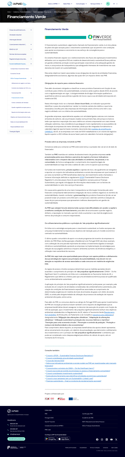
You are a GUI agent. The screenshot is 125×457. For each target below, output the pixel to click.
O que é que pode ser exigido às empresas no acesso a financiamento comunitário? (78, 371)
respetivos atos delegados (103, 315)
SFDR (82, 177)
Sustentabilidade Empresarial (42, 12)
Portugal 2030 (49, 418)
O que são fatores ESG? (55, 361)
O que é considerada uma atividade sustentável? (65, 358)
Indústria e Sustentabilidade (22, 12)
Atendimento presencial (16, 439)
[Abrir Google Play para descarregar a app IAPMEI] (51, 439)
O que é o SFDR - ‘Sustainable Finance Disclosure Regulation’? (69, 355)
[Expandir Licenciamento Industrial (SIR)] (31, 44)
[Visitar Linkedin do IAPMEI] (106, 439)
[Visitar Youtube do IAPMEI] (111, 439)
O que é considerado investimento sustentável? (64, 373)
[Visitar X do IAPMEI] (116, 439)
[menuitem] (54, 4)
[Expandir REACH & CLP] (31, 49)
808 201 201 (14, 424)
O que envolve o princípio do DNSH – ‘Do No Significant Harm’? (70, 368)
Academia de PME (87, 418)
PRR (46, 414)
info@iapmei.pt (15, 434)
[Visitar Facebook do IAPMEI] (97, 439)
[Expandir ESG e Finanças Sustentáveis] (31, 78)
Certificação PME (87, 414)
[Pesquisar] (108, 4)
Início (9, 12)
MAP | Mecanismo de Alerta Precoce (93, 422)
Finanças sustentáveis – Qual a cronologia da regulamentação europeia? (73, 381)
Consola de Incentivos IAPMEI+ (54, 426)
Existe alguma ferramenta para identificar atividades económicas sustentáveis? (76, 376)
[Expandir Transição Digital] (31, 131)
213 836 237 (14, 429)
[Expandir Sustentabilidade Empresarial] (31, 64)
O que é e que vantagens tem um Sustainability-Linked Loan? (69, 378)
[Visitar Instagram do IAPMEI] (102, 439)
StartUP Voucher (50, 422)
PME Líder (48, 430)
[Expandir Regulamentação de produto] (31, 59)
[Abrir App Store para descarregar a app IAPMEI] (64, 439)
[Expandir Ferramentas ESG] (31, 93)
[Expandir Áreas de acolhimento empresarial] (31, 30)
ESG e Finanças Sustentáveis (63, 12)
